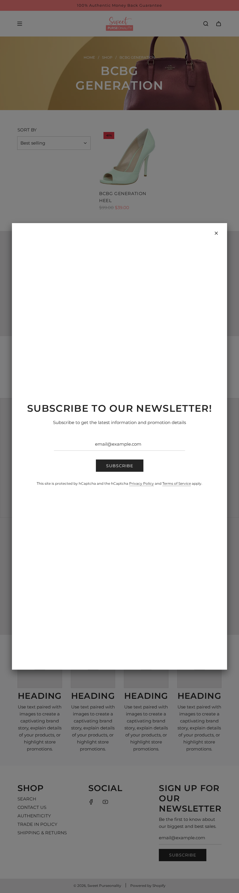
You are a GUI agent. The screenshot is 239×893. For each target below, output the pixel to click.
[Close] (216, 233)
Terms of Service (176, 483)
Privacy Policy (141, 483)
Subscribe (119, 465)
